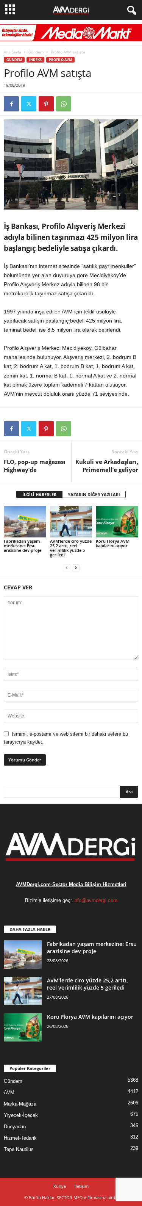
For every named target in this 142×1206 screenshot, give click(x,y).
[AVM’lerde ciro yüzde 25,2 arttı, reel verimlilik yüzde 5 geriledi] (71, 521)
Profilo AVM (60, 59)
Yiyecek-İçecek (21, 1115)
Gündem (36, 52)
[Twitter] (28, 103)
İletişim (82, 1186)
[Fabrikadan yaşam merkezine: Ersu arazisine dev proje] (25, 521)
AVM (9, 1092)
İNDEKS (35, 59)
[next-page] (76, 568)
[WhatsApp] (63, 103)
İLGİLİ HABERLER (39, 494)
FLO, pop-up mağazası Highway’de (35, 465)
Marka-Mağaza (20, 1104)
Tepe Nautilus (19, 1149)
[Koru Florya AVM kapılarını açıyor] (117, 521)
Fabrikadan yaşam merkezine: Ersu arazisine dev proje (22, 545)
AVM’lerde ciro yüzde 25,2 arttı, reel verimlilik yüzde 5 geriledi (71, 548)
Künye (59, 1186)
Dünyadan (15, 1126)
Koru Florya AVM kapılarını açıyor (113, 543)
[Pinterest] (46, 103)
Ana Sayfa (12, 52)
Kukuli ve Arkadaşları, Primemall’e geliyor (106, 465)
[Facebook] (11, 103)
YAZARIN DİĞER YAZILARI (94, 494)
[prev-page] (66, 568)
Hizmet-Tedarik (20, 1138)
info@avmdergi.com (95, 900)
